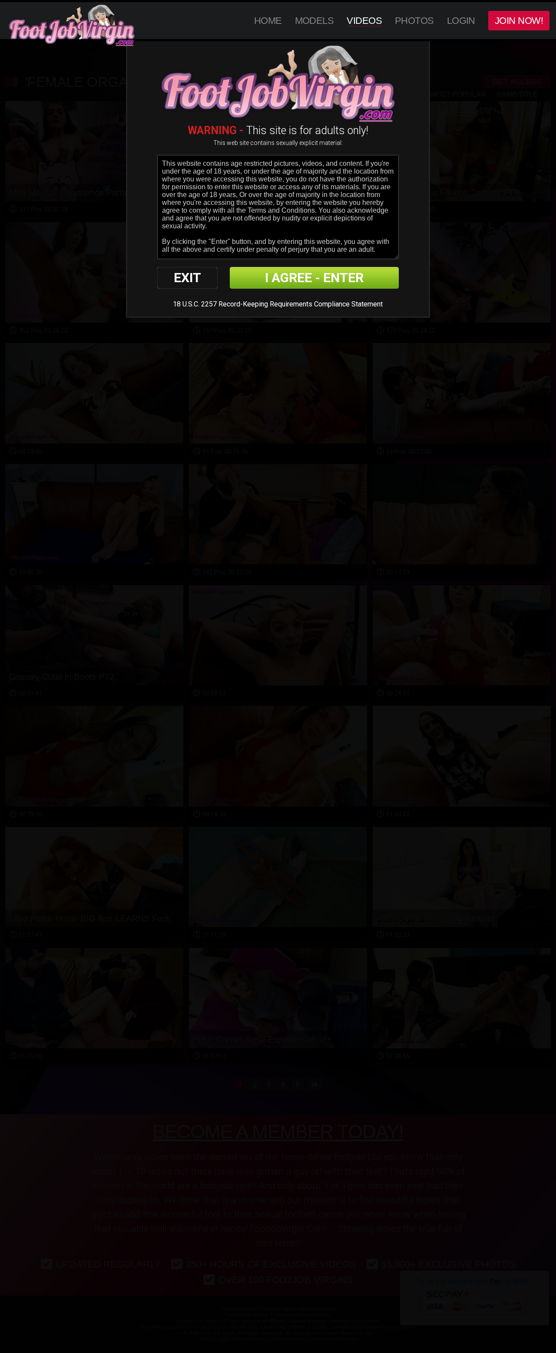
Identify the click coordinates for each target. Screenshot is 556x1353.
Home (268, 20)
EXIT (187, 277)
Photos (414, 20)
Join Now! (519, 20)
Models (314, 20)
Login (461, 20)
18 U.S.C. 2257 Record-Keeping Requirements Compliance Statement (278, 304)
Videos (364, 20)
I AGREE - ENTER (314, 277)
